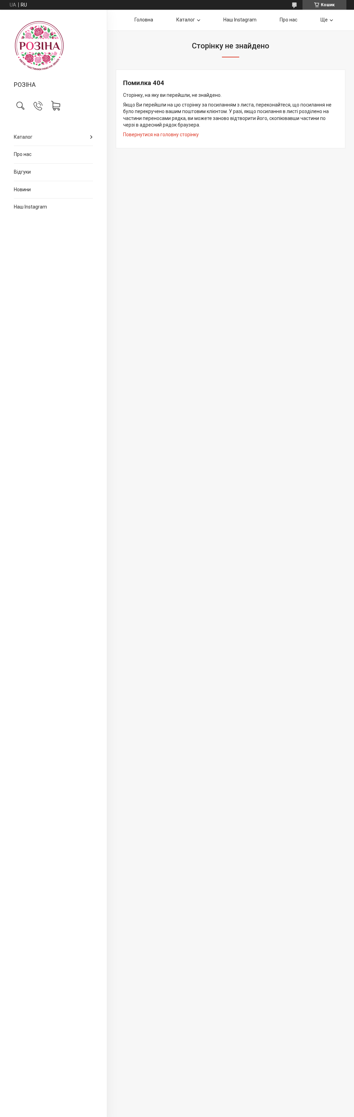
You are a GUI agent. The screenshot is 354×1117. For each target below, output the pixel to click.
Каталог (23, 137)
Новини (22, 189)
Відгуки (22, 172)
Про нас (22, 154)
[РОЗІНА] (53, 46)
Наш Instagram (30, 207)
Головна (143, 19)
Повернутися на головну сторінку (161, 134)
